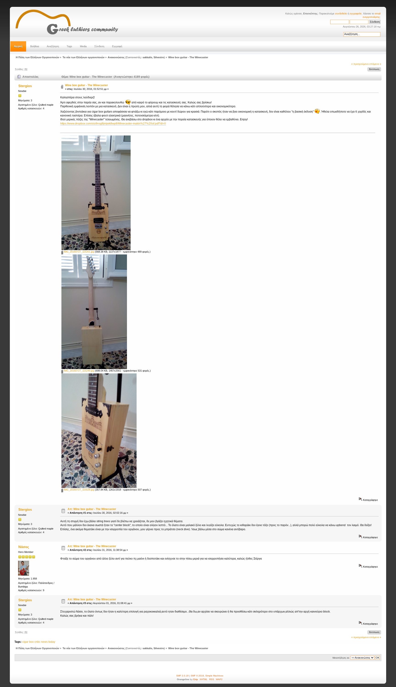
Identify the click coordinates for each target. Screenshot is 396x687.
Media (83, 46)
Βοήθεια (34, 46)
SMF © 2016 (197, 675)
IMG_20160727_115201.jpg (78, 251)
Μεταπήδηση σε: (341, 658)
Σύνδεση (99, 46)
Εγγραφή (117, 46)
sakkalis (147, 57)
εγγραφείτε (356, 13)
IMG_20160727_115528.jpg (78, 489)
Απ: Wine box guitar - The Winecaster (92, 509)
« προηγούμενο (360, 64)
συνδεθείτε (341, 13)
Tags (69, 46)
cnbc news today (44, 641)
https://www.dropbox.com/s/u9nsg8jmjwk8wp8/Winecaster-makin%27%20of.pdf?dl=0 (113, 123)
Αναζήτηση (53, 46)
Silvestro (159, 57)
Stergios (25, 86)
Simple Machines (214, 675)
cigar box (28, 641)
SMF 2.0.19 (182, 675)
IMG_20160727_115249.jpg (78, 370)
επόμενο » (375, 64)
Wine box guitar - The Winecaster (86, 85)
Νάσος (23, 547)
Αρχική (18, 46)
